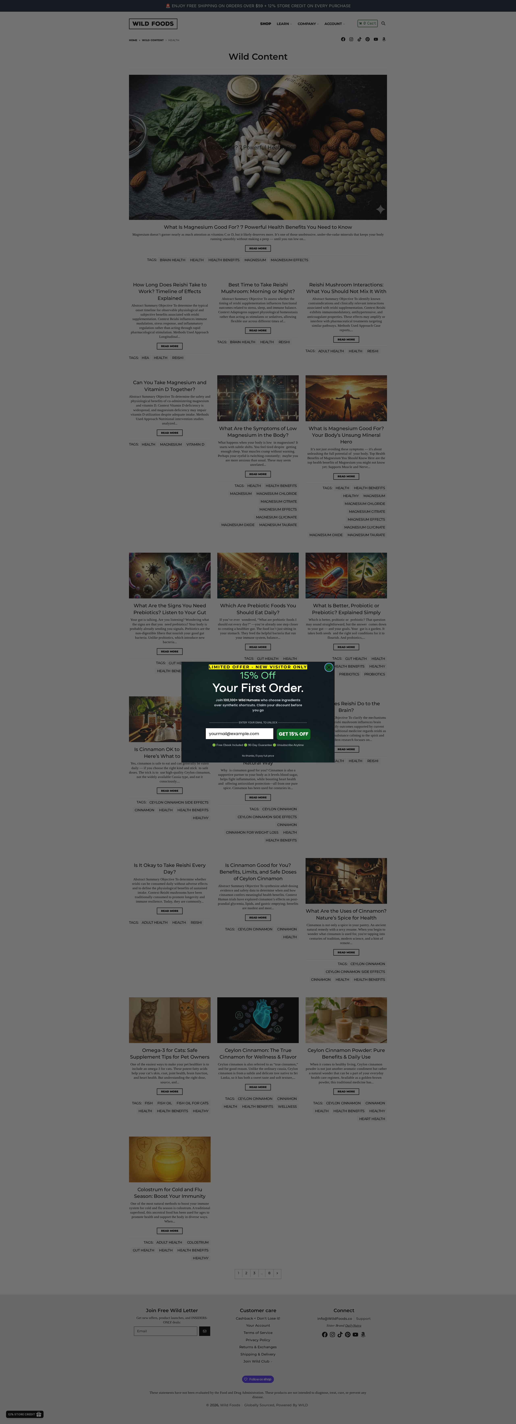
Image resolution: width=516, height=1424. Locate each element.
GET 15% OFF (293, 734)
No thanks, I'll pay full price (258, 755)
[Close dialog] (329, 667)
